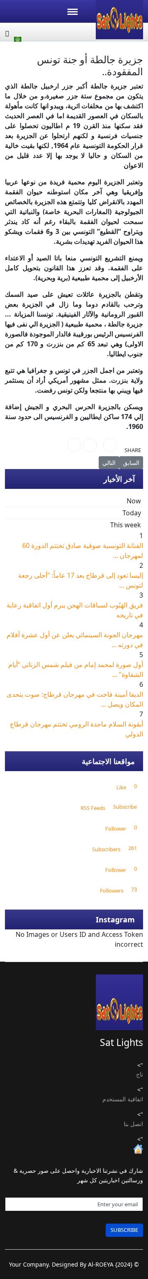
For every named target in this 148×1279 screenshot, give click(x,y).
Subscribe (124, 1230)
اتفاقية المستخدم (122, 1099)
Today (132, 512)
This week (125, 524)
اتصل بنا (133, 1124)
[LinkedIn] (74, 445)
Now (134, 500)
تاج (139, 1074)
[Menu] (72, 11)
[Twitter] (90, 445)
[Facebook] (110, 445)
